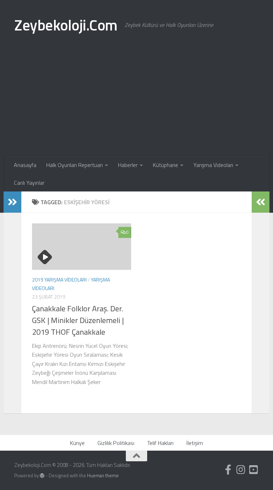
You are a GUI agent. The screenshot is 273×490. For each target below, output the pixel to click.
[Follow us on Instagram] (241, 470)
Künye (77, 443)
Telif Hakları (160, 443)
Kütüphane (165, 165)
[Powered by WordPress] (42, 475)
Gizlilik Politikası (115, 443)
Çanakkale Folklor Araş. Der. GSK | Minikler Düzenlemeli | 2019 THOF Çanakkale (78, 320)
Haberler (128, 165)
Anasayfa (25, 165)
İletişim (194, 443)
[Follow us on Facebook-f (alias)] (228, 470)
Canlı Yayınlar (29, 182)
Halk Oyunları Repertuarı (74, 165)
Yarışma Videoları (213, 165)
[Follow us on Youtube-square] (254, 470)
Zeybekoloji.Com (66, 24)
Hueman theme (103, 475)
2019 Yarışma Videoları (59, 279)
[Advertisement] (136, 102)
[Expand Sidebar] (12, 202)
